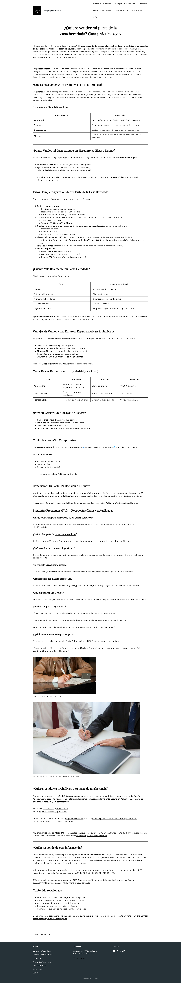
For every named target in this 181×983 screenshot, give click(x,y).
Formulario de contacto (127, 447)
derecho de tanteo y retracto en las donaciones (105, 620)
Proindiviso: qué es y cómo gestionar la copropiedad (61, 909)
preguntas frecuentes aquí (120, 648)
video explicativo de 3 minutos (56, 364)
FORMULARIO (79, 958)
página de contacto (74, 818)
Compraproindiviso (52, 10)
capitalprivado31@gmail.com (99, 447)
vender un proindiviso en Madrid (91, 836)
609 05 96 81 (62, 809)
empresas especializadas (85, 496)
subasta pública (117, 177)
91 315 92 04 (82, 873)
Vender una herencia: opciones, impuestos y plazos (61, 897)
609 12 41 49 (48, 809)
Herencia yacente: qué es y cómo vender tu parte (60, 900)
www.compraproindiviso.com (114, 338)
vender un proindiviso (65, 534)
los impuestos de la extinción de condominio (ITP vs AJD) (88, 627)
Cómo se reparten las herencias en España (57, 906)
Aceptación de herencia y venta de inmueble (58, 903)
